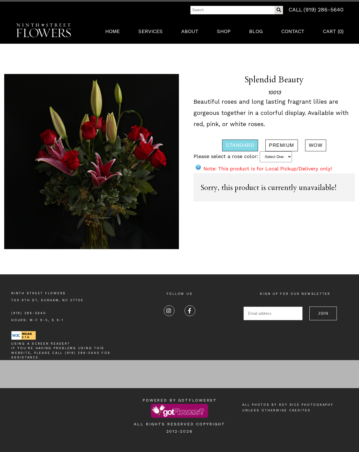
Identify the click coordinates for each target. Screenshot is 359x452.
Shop (224, 31)
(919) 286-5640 (28, 313)
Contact (292, 31)
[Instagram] (169, 310)
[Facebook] (190, 310)
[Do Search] (279, 10)
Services (150, 31)
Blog (256, 31)
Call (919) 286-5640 (316, 9)
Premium (281, 145)
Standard (240, 145)
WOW (316, 145)
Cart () (333, 31)
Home (112, 31)
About (189, 31)
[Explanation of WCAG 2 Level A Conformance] (23, 339)
